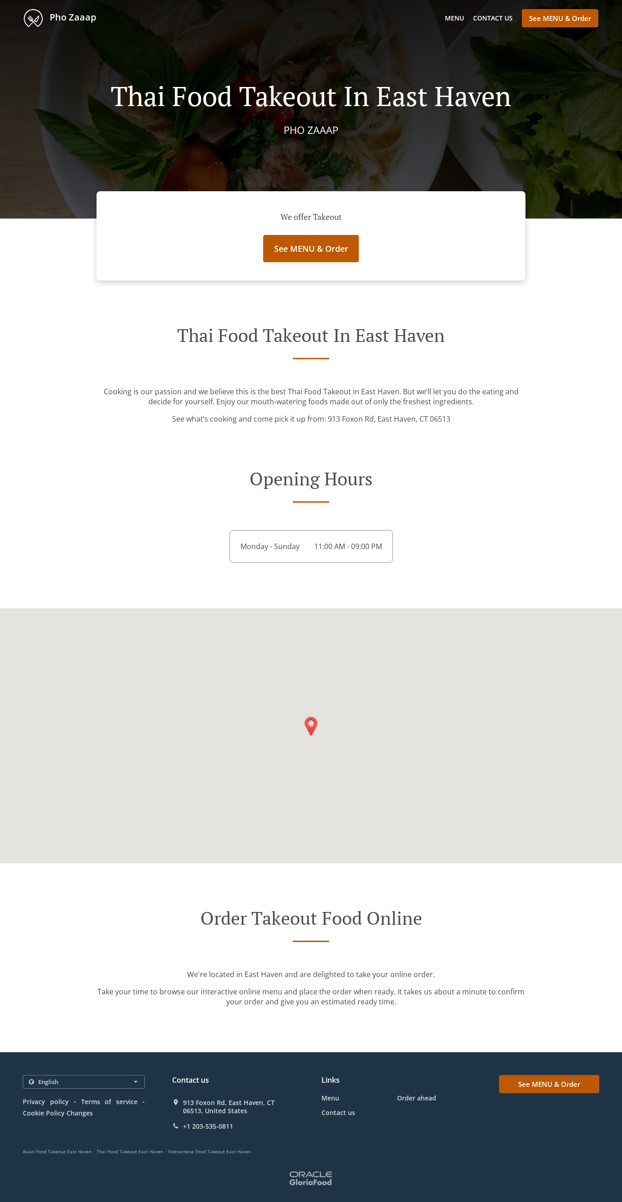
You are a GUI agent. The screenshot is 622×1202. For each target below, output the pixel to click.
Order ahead (416, 1098)
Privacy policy (46, 1101)
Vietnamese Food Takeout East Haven (209, 1151)
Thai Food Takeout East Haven (130, 1151)
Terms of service (109, 1101)
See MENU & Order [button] (560, 18)
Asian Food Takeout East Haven (57, 1151)
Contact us (493, 18)
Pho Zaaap (71, 17)
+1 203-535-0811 (208, 1126)
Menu (454, 18)
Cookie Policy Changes (58, 1113)
